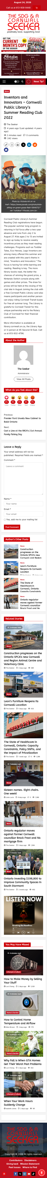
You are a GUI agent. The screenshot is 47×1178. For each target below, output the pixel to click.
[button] (4, 81)
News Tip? (39, 81)
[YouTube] (29, 1174)
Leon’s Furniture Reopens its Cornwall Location (11, 568)
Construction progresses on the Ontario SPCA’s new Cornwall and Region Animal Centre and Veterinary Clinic (11, 551)
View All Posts (24, 379)
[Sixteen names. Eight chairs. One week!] (23, 773)
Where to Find (29, 1167)
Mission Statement (29, 1163)
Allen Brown (10, 1027)
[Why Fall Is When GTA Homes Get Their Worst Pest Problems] (23, 1044)
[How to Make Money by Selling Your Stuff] (23, 962)
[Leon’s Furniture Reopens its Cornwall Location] (23, 685)
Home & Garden (13, 1013)
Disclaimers (30, 1160)
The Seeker (12, 124)
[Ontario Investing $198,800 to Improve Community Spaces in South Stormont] (23, 862)
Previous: (22, 418)
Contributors (15, 1160)
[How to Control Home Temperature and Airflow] (23, 1003)
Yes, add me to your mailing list (21, 519)
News (7, 91)
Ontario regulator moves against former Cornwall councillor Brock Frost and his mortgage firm (11, 602)
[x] (20, 1174)
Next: (23, 430)
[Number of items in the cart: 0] (37, 7)
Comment (9, 460)
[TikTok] (33, 1174)
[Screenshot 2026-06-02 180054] (23, 64)
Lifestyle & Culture (13, 972)
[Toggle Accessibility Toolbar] (41, 1172)
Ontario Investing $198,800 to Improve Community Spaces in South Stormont (22, 882)
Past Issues (14, 1167)
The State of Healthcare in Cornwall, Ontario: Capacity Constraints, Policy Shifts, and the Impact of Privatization (11, 585)
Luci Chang (10, 986)
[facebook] (16, 1174)
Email (7, 509)
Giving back (12, 1163)
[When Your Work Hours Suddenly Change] (23, 1084)
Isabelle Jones (11, 1108)
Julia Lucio (10, 797)
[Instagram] (25, 1174)
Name (7, 498)
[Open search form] (22, 81)
